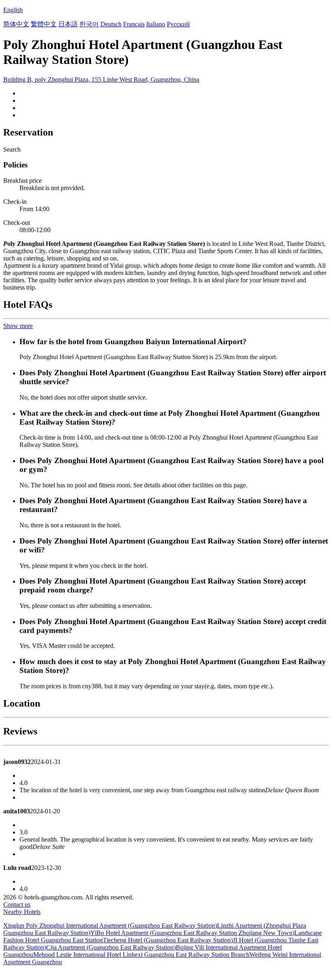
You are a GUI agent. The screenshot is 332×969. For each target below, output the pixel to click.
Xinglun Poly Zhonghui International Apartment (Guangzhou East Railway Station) (110, 925)
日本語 (68, 24)
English (13, 9)
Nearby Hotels (21, 911)
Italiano (155, 24)
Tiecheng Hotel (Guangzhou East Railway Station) (168, 940)
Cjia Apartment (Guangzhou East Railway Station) (111, 947)
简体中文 (16, 24)
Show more (18, 325)
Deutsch (110, 24)
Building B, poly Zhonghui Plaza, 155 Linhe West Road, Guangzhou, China (101, 79)
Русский (178, 24)
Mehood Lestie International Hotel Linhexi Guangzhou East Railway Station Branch (141, 954)
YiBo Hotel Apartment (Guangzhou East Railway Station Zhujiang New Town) (192, 932)
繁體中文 (44, 24)
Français (134, 24)
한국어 (89, 24)
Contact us (16, 904)
